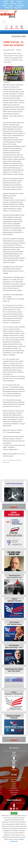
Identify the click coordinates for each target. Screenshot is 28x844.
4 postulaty (14, 779)
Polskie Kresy (8, 8)
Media (12, 1)
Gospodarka (19, 1)
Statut (14, 784)
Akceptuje (14, 813)
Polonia (4, 5)
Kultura (6, 3)
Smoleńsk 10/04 (18, 36)
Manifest (14, 782)
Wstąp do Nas (14, 790)
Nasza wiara (18, 8)
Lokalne (11, 5)
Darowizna (14, 792)
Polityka (5, 1)
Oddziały (14, 788)
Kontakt (14, 794)
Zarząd (14, 786)
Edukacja (13, 3)
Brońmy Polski (19, 5)
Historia (20, 3)
